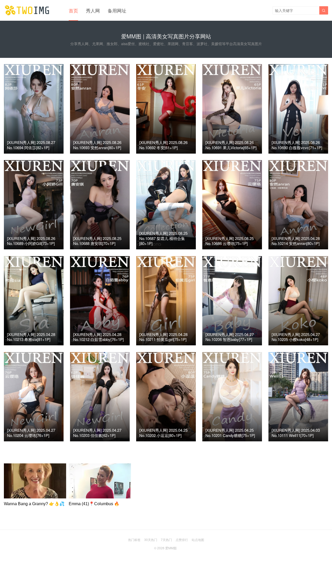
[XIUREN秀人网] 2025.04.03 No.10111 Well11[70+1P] (296, 432)
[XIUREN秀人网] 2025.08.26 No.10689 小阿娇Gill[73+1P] (31, 241)
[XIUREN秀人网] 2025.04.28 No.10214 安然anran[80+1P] (296, 241)
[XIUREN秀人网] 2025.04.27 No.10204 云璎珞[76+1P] (31, 432)
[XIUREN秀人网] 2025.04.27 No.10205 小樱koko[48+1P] (296, 337)
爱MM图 (171, 548)
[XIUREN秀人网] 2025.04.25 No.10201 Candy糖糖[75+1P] (230, 432)
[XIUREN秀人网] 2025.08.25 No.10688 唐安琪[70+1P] (97, 241)
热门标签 (134, 539)
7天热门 (166, 539)
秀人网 (93, 10)
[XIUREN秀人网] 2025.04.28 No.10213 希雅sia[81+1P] (31, 337)
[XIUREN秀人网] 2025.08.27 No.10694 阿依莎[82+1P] (31, 145)
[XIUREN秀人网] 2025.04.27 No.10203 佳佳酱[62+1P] (97, 432)
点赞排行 (182, 539)
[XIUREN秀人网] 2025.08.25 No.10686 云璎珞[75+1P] (229, 241)
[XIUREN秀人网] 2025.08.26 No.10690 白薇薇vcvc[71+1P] (297, 145)
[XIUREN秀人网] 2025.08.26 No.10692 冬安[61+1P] (163, 145)
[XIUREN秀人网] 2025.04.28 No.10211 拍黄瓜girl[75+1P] (163, 337)
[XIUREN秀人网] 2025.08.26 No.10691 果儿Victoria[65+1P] (231, 145)
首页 (73, 10)
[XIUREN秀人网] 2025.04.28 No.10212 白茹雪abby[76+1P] (98, 337)
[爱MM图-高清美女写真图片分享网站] (27, 10)
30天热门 (150, 539)
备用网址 (117, 10)
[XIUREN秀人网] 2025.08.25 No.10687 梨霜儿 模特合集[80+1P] (163, 238)
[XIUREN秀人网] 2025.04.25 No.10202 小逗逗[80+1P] (163, 432)
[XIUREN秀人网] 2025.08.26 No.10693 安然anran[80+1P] (97, 145)
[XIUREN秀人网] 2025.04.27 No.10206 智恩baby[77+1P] (229, 337)
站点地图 (198, 539)
